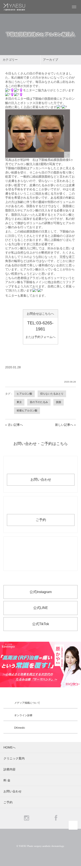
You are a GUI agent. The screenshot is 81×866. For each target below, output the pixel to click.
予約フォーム (43, 337)
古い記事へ (15, 424)
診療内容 (9, 769)
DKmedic (19, 727)
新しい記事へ (64, 424)
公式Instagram (41, 592)
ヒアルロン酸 (24, 393)
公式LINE (40, 608)
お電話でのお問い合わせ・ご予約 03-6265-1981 (40, 554)
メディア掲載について (27, 702)
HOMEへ (9, 747)
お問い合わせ (40, 479)
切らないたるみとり (52, 393)
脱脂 (58, 402)
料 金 (6, 780)
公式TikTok (40, 624)
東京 (19, 402)
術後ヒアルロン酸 (27, 410)
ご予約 (41, 520)
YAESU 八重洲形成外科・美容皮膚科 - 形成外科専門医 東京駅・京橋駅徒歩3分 (14, 7)
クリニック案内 (14, 758)
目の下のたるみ (39, 402)
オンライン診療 (23, 715)
